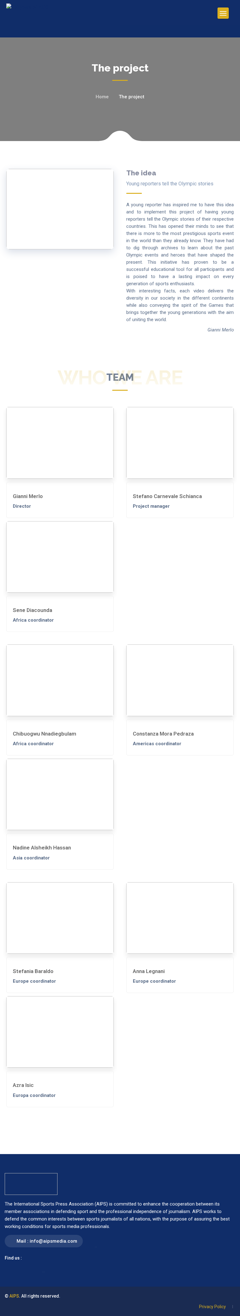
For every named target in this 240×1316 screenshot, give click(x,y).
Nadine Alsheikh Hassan (42, 847)
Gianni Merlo (28, 496)
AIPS (14, 1296)
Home (102, 97)
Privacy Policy (212, 1306)
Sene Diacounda (32, 610)
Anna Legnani (149, 971)
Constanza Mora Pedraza (163, 734)
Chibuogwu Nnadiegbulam (44, 734)
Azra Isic (23, 1085)
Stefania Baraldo (33, 971)
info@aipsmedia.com (53, 1241)
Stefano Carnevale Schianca (167, 496)
